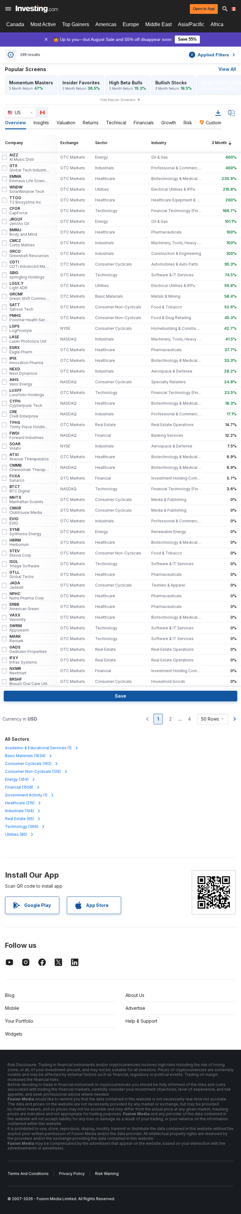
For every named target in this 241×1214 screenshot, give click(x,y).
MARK (16, 638)
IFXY (23, 660)
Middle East (158, 24)
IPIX (26, 360)
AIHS (20, 382)
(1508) (19, 787)
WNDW (26, 189)
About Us (135, 995)
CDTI (29, 264)
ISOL (24, 563)
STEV (20, 553)
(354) (17, 779)
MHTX (26, 499)
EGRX (20, 350)
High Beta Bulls (125, 82)
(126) (33, 771)
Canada (15, 24)
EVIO (14, 521)
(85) (16, 834)
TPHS (29, 424)
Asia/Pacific (191, 24)
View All (227, 69)
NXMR (17, 670)
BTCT (19, 489)
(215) (20, 803)
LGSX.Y (18, 285)
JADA (16, 585)
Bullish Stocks (171, 82)
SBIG (27, 275)
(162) (28, 763)
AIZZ (21, 157)
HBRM (19, 542)
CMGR (25, 510)
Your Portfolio (19, 1021)
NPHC (26, 596)
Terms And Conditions (28, 1173)
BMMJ (23, 232)
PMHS (29, 317)
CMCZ (22, 243)
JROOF (19, 221)
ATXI (29, 456)
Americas (105, 24)
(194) (19, 810)
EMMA (29, 178)
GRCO (29, 253)
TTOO (25, 200)
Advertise (135, 1008)
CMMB (29, 467)
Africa (217, 24)
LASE (27, 339)
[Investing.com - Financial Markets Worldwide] (37, 9)
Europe (131, 24)
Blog (9, 995)
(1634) (25, 755)
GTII (29, 168)
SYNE (25, 531)
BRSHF (28, 681)
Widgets (13, 1034)
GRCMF (29, 296)
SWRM (19, 628)
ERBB (24, 606)
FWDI (26, 435)
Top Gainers (75, 24)
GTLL (21, 574)
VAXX (17, 617)
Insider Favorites (81, 82)
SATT (21, 307)
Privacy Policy (72, 1173)
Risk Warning (107, 1173)
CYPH (25, 403)
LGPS (20, 328)
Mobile (12, 1008)
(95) (19, 818)
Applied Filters (210, 54)
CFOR (18, 210)
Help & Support (141, 1021)
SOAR (15, 446)
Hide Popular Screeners (117, 100)
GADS (28, 649)
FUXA (16, 478)
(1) (38, 747)
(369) (21, 826)
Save (120, 696)
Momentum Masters (31, 82)
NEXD (23, 371)
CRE (23, 414)
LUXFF (26, 392)
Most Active (43, 24)
